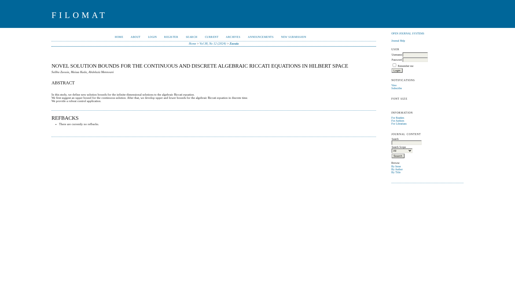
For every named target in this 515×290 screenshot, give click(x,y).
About (136, 36)
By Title (395, 172)
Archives (233, 36)
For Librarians (399, 123)
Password (397, 59)
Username (397, 54)
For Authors (397, 120)
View (394, 85)
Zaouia (234, 43)
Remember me (405, 65)
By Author (397, 169)
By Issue (396, 166)
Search (191, 36)
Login (152, 36)
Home (119, 36)
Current (212, 36)
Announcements (261, 36)
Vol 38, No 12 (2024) (213, 43)
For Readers (397, 117)
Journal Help (398, 40)
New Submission (293, 36)
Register (171, 36)
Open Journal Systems (407, 33)
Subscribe (396, 88)
